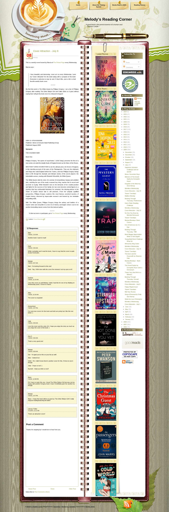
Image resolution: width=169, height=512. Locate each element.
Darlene (30, 278)
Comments (129, 67)
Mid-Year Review (130, 292)
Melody (30, 261)
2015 (125, 134)
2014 (125, 137)
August (127, 162)
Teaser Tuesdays (130, 193)
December (128, 152)
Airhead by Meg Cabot (132, 243)
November (128, 155)
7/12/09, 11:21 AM (33, 410)
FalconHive (56, 506)
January (128, 319)
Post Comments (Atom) (42, 492)
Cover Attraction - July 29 (133, 191)
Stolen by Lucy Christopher (133, 299)
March (127, 314)
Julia (29, 321)
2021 (125, 119)
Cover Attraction (38, 219)
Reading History (139, 5)
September (129, 160)
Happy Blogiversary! (131, 287)
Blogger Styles (90, 506)
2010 (125, 147)
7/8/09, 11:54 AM (33, 294)
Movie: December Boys (132, 174)
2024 (125, 112)
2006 (125, 327)
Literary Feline (32, 409)
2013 (125, 139)
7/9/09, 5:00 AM (33, 338)
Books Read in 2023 (119, 5)
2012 (125, 142)
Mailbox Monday (130, 196)
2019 (125, 124)
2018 (125, 127)
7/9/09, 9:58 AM (33, 351)
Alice (29, 293)
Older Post (72, 489)
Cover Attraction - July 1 (132, 304)
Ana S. (30, 336)
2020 (125, 122)
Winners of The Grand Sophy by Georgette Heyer (132, 179)
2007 (125, 324)
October (128, 157)
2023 (125, 114)
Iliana (29, 377)
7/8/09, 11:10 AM (33, 279)
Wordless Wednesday (132, 188)
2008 (125, 322)
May (126, 309)
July (126, 165)
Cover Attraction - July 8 (45, 51)
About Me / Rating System (98, 6)
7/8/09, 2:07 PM (33, 308)
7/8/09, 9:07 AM (33, 263)
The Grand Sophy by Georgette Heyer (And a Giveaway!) (133, 268)
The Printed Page (59, 62)
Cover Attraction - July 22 (133, 210)
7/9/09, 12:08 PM (33, 379)
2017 (125, 129)
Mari (29, 233)
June (127, 307)
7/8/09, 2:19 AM (33, 234)
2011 (125, 144)
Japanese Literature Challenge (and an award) (131, 170)
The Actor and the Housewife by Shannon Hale (133, 256)
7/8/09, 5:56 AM (33, 248)
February (128, 317)
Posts (128, 62)
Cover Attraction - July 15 (133, 249)
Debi (29, 246)
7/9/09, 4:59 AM (33, 323)
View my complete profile (137, 103)
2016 (125, 132)
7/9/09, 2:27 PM (33, 395)
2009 (125, 149)
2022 (125, 117)
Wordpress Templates (69, 506)
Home (78, 5)
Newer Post (32, 489)
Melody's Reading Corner (108, 19)
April (126, 312)
